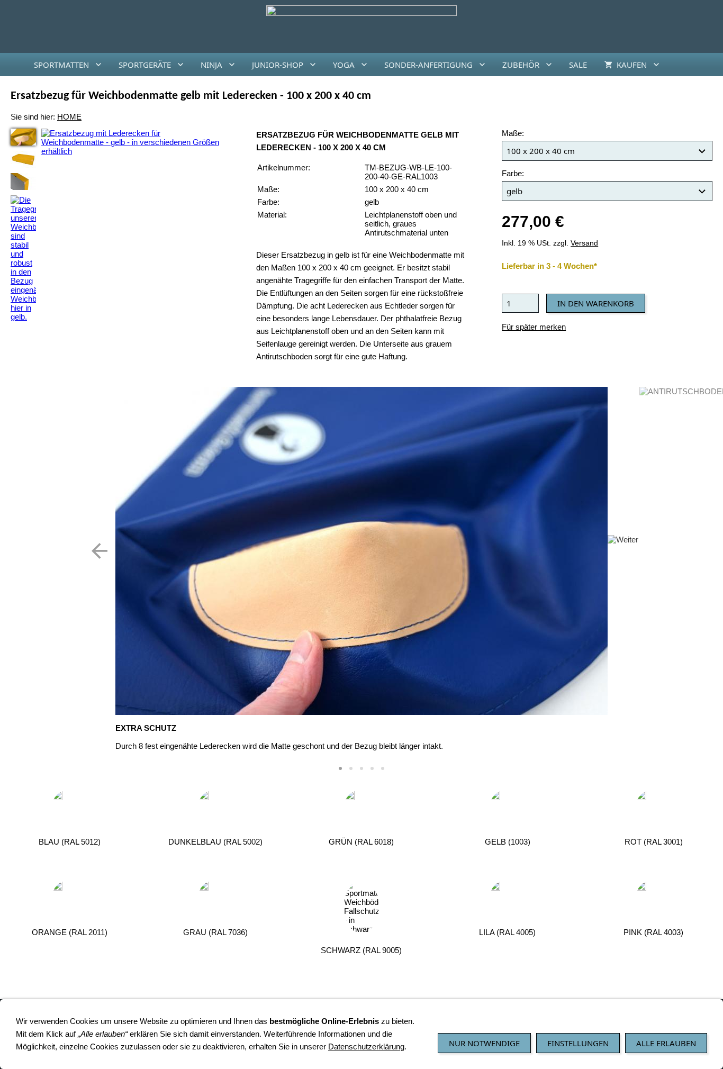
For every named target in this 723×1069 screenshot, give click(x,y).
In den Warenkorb (595, 303)
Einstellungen (578, 1043)
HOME (69, 116)
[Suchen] (710, 64)
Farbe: (513, 173)
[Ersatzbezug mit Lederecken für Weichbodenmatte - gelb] (23, 137)
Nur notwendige (484, 1043)
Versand (584, 243)
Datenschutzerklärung (366, 1046)
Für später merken (534, 326)
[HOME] (12, 64)
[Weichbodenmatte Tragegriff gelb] (23, 258)
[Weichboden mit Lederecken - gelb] (23, 159)
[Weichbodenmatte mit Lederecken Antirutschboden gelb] (23, 181)
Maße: (513, 133)
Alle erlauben (666, 1043)
